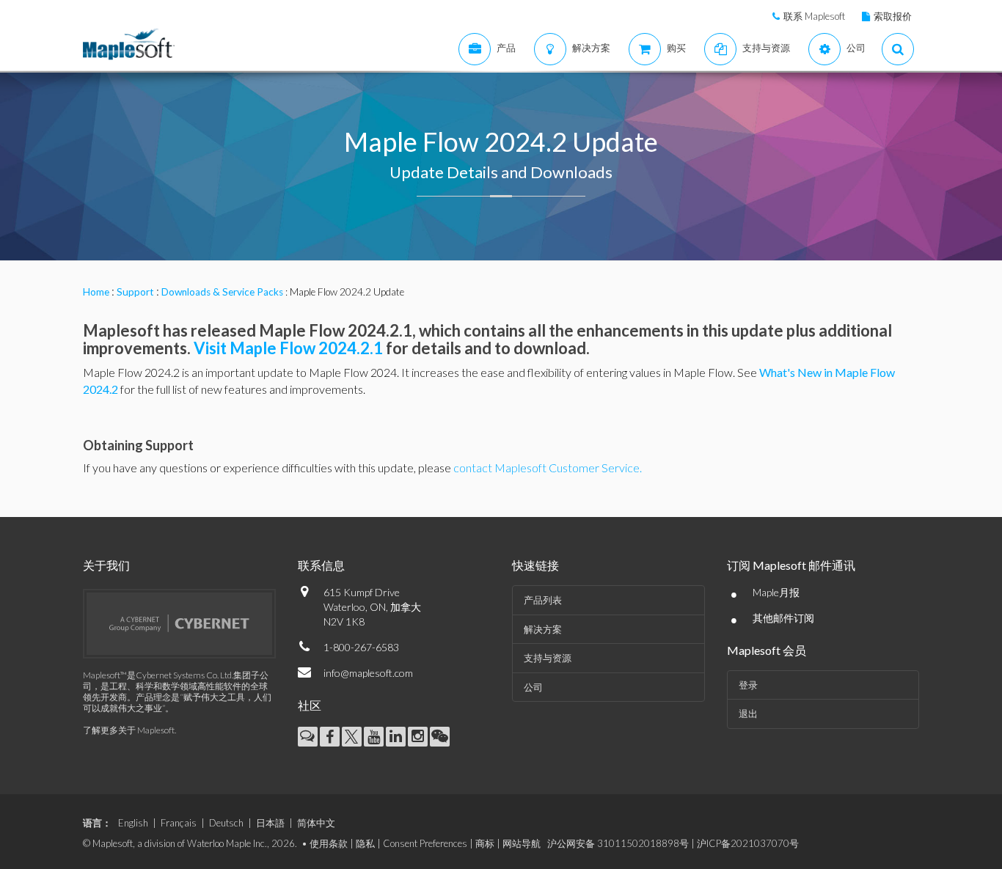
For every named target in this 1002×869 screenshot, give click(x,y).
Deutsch (226, 823)
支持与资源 (547, 658)
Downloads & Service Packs (222, 292)
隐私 (365, 843)
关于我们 (106, 565)
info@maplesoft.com (368, 673)
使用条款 (329, 843)
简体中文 (316, 823)
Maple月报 (776, 592)
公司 (533, 687)
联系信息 (321, 565)
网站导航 (521, 843)
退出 (748, 713)
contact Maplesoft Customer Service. (547, 467)
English (133, 823)
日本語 (270, 823)
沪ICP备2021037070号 (748, 843)
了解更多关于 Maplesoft (129, 730)
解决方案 (543, 629)
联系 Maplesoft (814, 16)
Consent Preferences (425, 843)
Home (96, 292)
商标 (484, 843)
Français (179, 823)
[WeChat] (440, 737)
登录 (748, 685)
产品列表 (543, 600)
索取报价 (893, 16)
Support (135, 292)
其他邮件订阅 (783, 618)
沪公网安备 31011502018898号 (618, 843)
